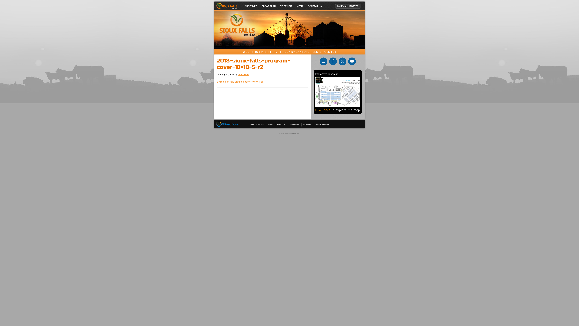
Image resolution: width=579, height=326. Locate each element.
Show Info (251, 6)
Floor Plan (269, 6)
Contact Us (315, 6)
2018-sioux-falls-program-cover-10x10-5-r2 (240, 81)
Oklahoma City (322, 124)
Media (300, 6)
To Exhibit (286, 6)
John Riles (243, 74)
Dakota (281, 124)
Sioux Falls (294, 124)
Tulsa (271, 124)
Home (227, 6)
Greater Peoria (257, 124)
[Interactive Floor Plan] (338, 113)
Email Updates (349, 6)
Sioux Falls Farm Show (289, 20)
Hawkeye (307, 124)
